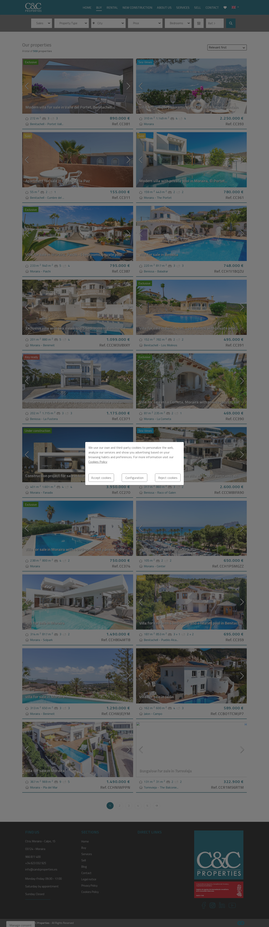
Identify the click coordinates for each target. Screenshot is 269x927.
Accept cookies (101, 477)
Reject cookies (167, 477)
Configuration (134, 477)
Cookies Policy (97, 461)
